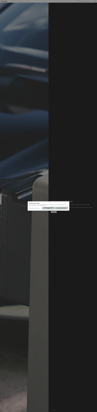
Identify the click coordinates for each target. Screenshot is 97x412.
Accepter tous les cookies (62, 208)
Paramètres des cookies (61, 204)
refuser (51, 204)
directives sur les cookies (44, 204)
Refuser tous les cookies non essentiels (48, 208)
